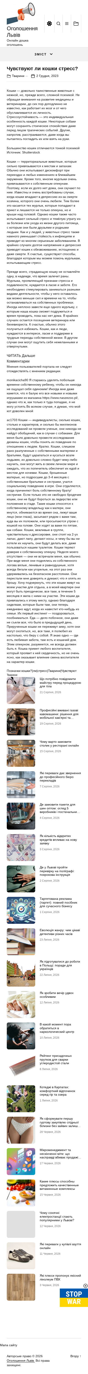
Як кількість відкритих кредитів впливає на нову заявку (58, 839)
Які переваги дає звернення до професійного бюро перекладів (60, 776)
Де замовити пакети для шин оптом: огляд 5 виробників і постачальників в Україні (60, 810)
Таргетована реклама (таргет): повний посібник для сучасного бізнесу (58, 902)
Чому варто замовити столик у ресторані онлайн (59, 743)
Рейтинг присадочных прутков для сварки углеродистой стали (56, 1059)
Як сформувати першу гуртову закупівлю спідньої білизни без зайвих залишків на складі (60, 1124)
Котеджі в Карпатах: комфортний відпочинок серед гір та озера (57, 1091)
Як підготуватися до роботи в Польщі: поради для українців (60, 965)
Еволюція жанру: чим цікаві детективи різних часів (60, 932)
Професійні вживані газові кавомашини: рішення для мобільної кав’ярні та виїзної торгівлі (59, 715)
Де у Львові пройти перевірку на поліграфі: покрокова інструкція (57, 871)
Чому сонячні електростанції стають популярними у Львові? (57, 1216)
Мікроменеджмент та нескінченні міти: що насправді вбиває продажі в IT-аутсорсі (60, 1155)
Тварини (18, 76)
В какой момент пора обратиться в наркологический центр (57, 1028)
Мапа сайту (8, 1345)
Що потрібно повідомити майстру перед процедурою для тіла (60, 682)
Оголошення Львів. (21, 1360)
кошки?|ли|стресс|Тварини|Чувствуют (48, 671)
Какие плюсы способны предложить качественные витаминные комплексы (59, 1185)
